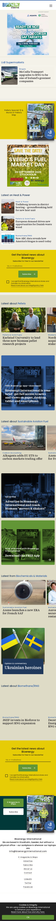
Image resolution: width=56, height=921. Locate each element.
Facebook (28, 887)
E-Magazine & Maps (13, 803)
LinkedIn (28, 879)
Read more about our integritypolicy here (27, 285)
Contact (28, 873)
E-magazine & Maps (28, 857)
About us (28, 869)
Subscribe (13, 812)
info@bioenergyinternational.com (28, 851)
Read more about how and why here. (28, 912)
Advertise (27, 861)
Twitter (28, 883)
